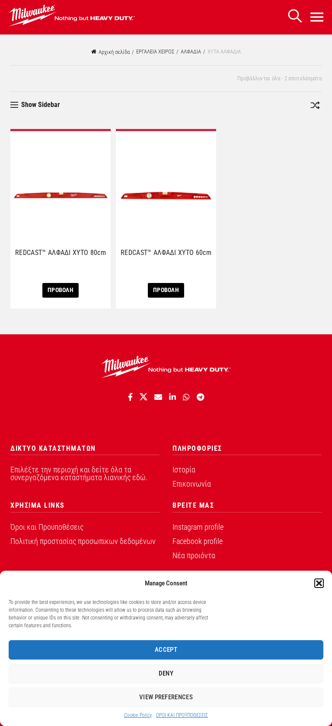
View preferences (166, 697)
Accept (166, 650)
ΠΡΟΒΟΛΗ (60, 289)
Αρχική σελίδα (114, 52)
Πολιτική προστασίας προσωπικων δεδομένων (83, 541)
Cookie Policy (138, 715)
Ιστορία (183, 469)
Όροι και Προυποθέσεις (46, 526)
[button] (319, 583)
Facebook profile (197, 541)
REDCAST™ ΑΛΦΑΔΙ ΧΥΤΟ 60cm (166, 252)
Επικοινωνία (191, 483)
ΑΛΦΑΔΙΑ (191, 51)
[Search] (295, 16)
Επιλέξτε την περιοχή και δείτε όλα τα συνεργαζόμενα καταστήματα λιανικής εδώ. (78, 473)
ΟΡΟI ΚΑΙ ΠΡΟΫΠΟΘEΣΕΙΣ (182, 715)
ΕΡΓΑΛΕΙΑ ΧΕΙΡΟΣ (155, 51)
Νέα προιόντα (193, 555)
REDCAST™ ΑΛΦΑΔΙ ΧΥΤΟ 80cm (60, 252)
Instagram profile (197, 526)
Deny (166, 673)
